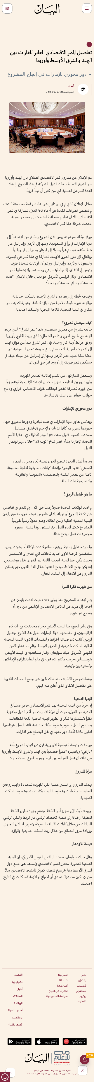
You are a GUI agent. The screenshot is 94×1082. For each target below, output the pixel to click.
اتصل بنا (63, 974)
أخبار (20, 989)
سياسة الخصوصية (57, 996)
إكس (83, 974)
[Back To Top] (82, 1070)
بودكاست (17, 1017)
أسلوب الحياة (15, 1010)
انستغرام (81, 990)
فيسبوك (81, 985)
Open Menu (87, 8)
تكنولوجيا (17, 981)
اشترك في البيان (58, 990)
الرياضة (18, 1003)
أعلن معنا (62, 985)
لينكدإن (82, 980)
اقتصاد (18, 974)
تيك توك (81, 1001)
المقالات (18, 996)
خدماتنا (63, 980)
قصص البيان (15, 1024)
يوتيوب (82, 996)
